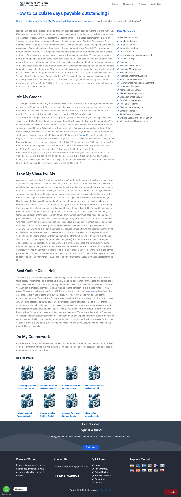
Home (115, 4)
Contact (142, 4)
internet (94, 291)
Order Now (156, 4)
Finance (127, 4)
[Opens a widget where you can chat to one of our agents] (171, 492)
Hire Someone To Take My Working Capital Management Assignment (59, 21)
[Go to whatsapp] (6, 489)
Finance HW (105, 490)
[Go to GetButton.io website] (6, 494)
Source (82, 135)
